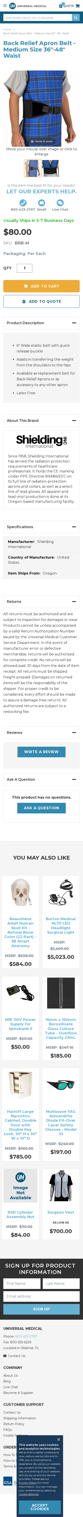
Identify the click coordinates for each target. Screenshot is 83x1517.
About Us (10, 1376)
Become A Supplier (18, 1393)
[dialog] (41, 1476)
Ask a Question (41, 808)
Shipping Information (19, 1418)
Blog (7, 1381)
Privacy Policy (28, 1482)
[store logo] (28, 5)
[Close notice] (57, 1439)
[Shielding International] (41, 444)
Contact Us (12, 1412)
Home (7, 29)
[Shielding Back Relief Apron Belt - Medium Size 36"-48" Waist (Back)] (50, 168)
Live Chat (10, 1387)
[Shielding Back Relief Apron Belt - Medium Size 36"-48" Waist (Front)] (33, 168)
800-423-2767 (26, 1336)
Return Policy (13, 1424)
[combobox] (41, 17)
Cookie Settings (29, 1494)
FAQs (7, 1430)
